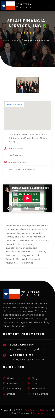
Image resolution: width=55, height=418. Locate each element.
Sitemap (38, 413)
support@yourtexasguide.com (28, 349)
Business (16, 40)
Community (14, 388)
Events (11, 393)
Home (6, 40)
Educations (38, 388)
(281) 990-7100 (16, 155)
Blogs (35, 378)
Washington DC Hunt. (38, 410)
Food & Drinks (40, 393)
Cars (35, 383)
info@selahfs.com (18, 162)
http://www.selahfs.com (22, 169)
